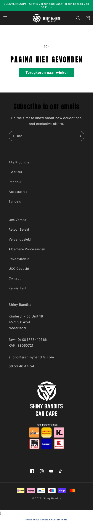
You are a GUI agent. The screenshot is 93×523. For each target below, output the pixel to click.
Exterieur (15, 172)
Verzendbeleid (20, 239)
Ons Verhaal (18, 220)
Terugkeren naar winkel (47, 72)
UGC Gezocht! (19, 268)
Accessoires (18, 191)
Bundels (15, 201)
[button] (5, 18)
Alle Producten (20, 162)
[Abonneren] (79, 136)
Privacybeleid (19, 259)
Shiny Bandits (52, 498)
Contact (15, 278)
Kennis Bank (18, 288)
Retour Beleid (19, 229)
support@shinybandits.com (31, 357)
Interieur (15, 182)
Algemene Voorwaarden (27, 249)
